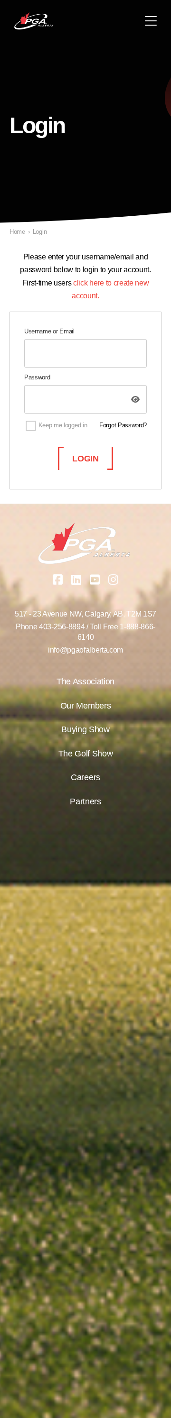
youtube (95, 579)
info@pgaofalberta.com (85, 650)
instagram (113, 579)
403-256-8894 (62, 627)
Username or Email (49, 331)
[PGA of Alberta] (34, 21)
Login (85, 458)
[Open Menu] (151, 21)
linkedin (76, 579)
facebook (58, 579)
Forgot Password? (123, 425)
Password (37, 377)
